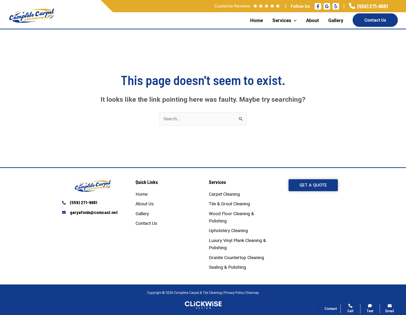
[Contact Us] (146, 223)
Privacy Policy (234, 293)
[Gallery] (142, 213)
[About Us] (145, 203)
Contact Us (375, 20)
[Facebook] (318, 6)
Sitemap (252, 293)
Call (335, 231)
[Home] (142, 194)
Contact (339, 242)
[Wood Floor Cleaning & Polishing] (240, 217)
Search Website (346, 253)
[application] (294, 20)
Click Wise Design (368, 296)
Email (389, 311)
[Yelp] (335, 6)
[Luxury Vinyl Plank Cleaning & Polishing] (240, 244)
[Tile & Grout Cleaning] (229, 203)
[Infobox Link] (368, 6)
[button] (313, 185)
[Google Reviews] (327, 6)
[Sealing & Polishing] (227, 267)
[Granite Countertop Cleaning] (236, 257)
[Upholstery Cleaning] (228, 230)
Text (370, 311)
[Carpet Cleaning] (224, 194)
